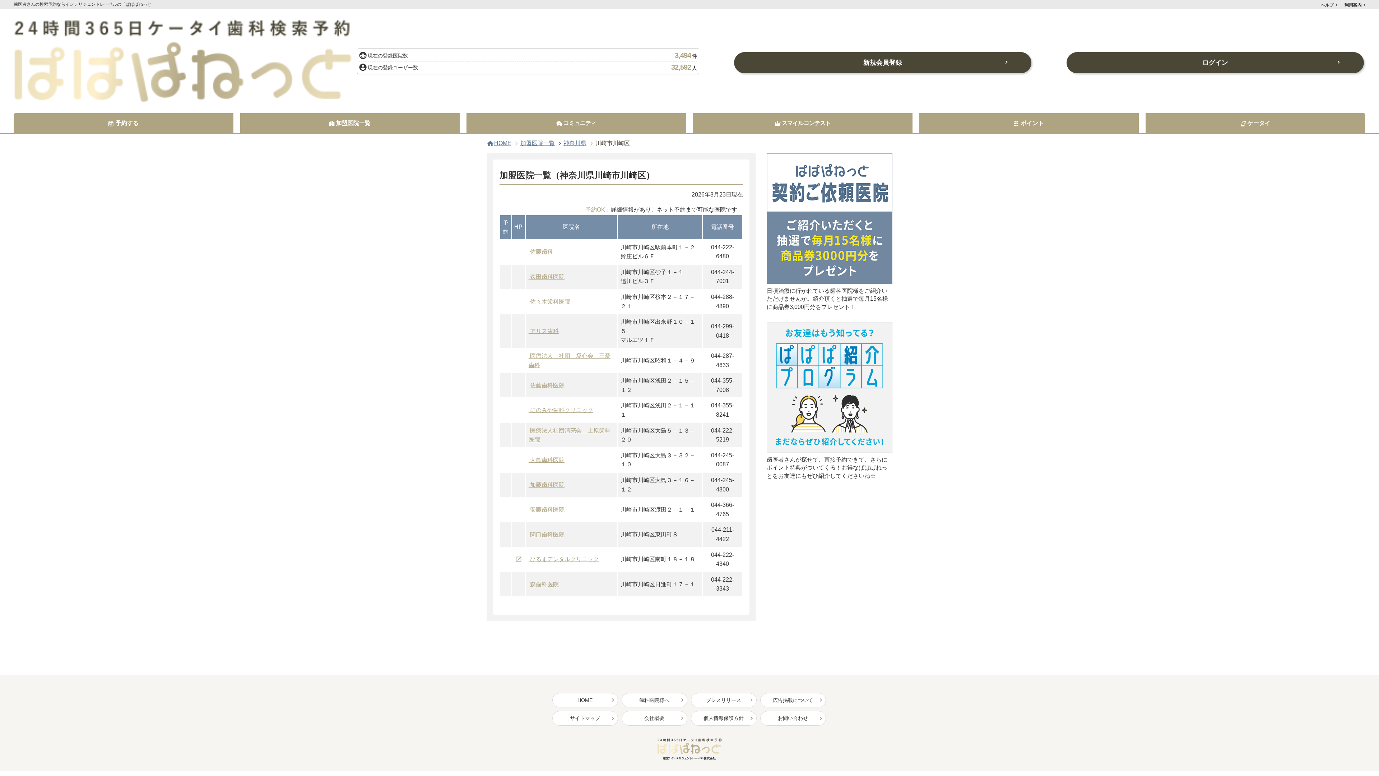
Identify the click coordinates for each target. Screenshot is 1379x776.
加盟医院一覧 (537, 143)
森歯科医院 (544, 584)
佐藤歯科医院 (547, 385)
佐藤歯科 (541, 252)
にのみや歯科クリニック (561, 410)
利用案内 (1353, 5)
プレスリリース (723, 700)
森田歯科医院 (547, 277)
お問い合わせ (793, 718)
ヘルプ (1327, 5)
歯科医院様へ (654, 700)
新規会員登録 (882, 62)
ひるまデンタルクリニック (564, 559)
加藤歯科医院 (547, 485)
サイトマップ (585, 718)
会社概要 (654, 718)
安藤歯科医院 (547, 510)
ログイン (1215, 62)
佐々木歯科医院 (550, 302)
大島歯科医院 (547, 460)
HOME (502, 143)
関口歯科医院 (547, 534)
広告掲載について (793, 700)
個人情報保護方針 (724, 718)
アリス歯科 (544, 331)
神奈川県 (574, 143)
